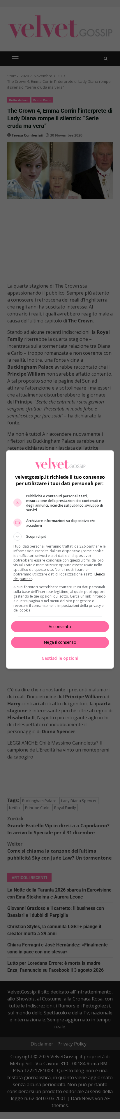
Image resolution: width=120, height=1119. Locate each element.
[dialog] (60, 559)
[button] (60, 536)
